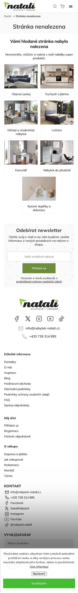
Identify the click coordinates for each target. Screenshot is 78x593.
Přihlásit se (39, 268)
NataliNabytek (28, 319)
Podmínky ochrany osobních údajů (26, 394)
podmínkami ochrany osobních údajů (39, 281)
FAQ (7, 400)
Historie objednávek (17, 436)
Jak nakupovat (13, 459)
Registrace (11, 431)
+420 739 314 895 (42, 336)
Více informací (39, 566)
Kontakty (10, 362)
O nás (8, 367)
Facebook (17, 319)
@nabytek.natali (61, 319)
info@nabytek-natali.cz (43, 328)
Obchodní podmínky (17, 389)
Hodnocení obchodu (17, 383)
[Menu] (71, 6)
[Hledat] (55, 6)
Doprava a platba (15, 454)
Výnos (8, 476)
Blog (7, 378)
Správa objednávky (16, 405)
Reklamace (11, 465)
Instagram (39, 319)
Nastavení (39, 573)
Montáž (9, 470)
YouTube (50, 319)
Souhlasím (39, 583)
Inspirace (10, 373)
